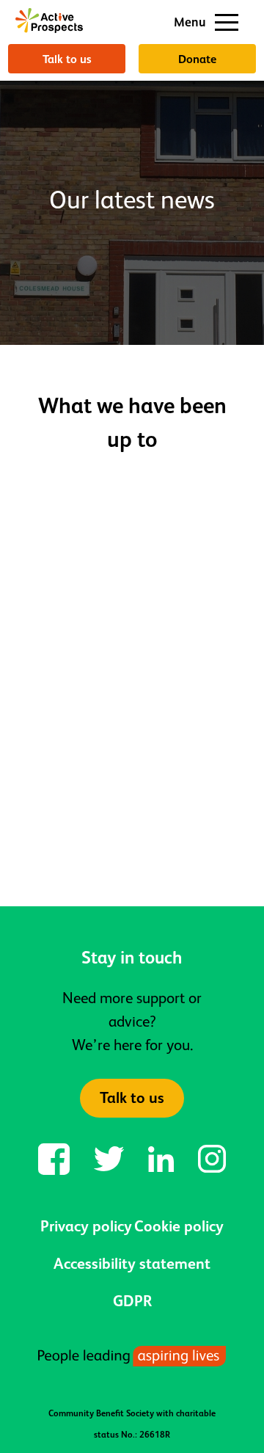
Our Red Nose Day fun (121, 838)
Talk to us (67, 59)
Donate (197, 59)
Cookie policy (179, 1226)
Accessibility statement (132, 1263)
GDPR (132, 1301)
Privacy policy (86, 1226)
